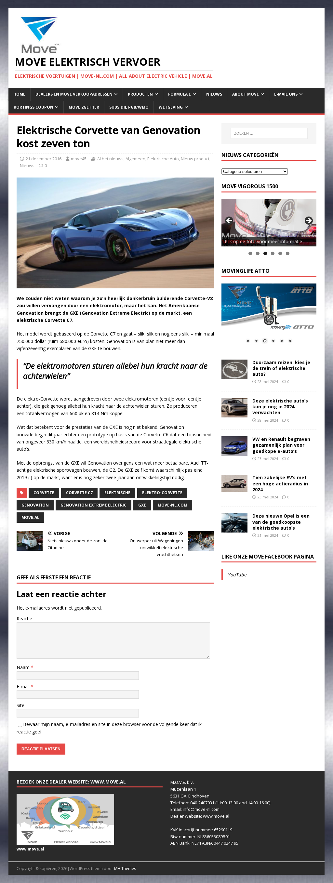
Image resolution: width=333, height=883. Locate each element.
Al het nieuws (110, 159)
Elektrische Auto (163, 159)
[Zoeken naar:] (269, 133)
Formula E (179, 94)
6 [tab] (287, 253)
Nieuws (214, 94)
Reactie (24, 618)
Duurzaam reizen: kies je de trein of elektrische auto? (281, 368)
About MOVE (245, 94)
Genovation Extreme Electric (93, 505)
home (19, 94)
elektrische (117, 492)
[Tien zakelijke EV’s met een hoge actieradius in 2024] (234, 488)
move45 (79, 159)
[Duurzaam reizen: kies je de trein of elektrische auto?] (234, 375)
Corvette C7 (79, 492)
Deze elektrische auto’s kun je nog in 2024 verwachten (280, 406)
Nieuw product (195, 159)
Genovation (35, 505)
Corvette (43, 492)
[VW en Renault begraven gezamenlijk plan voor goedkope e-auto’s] (234, 452)
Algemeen (135, 159)
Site (20, 705)
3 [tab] (265, 253)
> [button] (308, 221)
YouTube (237, 574)
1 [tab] (250, 253)
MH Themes (125, 868)
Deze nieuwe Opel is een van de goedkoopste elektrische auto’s (281, 522)
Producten (140, 94)
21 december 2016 (43, 159)
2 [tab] (258, 253)
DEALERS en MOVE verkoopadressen (74, 94)
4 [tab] (272, 253)
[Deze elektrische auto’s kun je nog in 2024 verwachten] (234, 414)
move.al (30, 517)
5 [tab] (280, 253)
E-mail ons (286, 94)
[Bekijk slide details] (268, 222)
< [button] (229, 221)
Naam (24, 667)
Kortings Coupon (33, 107)
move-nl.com (172, 505)
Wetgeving (171, 107)
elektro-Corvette (162, 492)
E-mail (24, 686)
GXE (142, 505)
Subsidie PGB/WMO (129, 107)
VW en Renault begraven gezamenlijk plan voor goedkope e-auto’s (281, 445)
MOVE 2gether (84, 107)
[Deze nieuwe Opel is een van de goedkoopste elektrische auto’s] (234, 529)
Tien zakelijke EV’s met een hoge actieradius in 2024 (280, 483)
